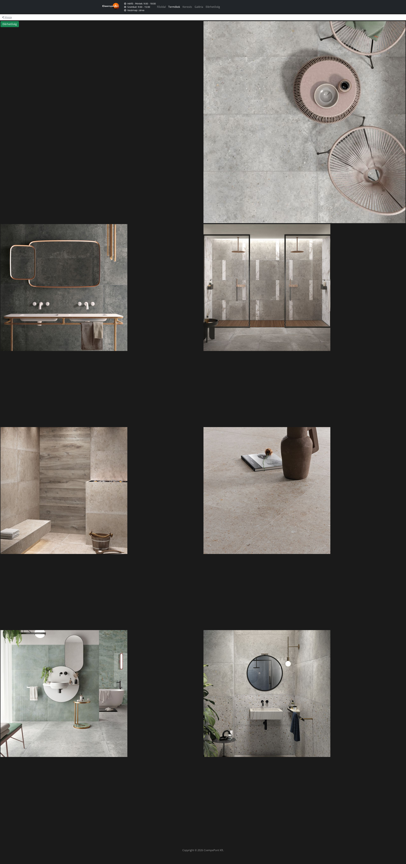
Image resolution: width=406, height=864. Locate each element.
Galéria (199, 7)
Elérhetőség (213, 7)
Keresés (187, 7)
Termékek (174, 7)
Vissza (8, 17)
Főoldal (161, 7)
